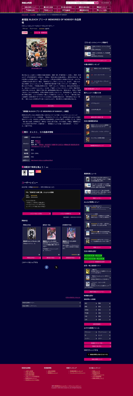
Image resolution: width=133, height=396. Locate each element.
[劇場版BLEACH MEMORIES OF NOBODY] (31, 173)
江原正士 (60, 144)
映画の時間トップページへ (30, 306)
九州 (86, 319)
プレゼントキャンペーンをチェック (97, 60)
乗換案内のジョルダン (61, 386)
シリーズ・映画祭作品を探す (97, 261)
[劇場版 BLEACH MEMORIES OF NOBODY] (24, 173)
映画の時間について (97, 359)
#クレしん (98, 255)
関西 (86, 306)
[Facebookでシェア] (46, 267)
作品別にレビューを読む (32, 380)
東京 (86, 303)
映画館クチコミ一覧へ (97, 343)
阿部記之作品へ (31, 257)
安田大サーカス (39, 146)
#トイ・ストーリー (89, 258)
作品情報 (32, 15)
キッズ (100, 335)
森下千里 (46, 146)
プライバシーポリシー (75, 386)
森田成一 (42, 144)
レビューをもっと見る (36, 213)
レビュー (36, 32)
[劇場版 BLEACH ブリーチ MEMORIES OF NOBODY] (38, 171)
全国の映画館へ (97, 324)
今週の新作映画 (67, 7)
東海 (99, 306)
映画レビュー (97, 247)
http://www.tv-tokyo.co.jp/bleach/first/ (42, 160)
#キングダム (100, 258)
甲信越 (86, 313)
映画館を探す (31, 10)
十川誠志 (38, 142)
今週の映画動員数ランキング (92, 88)
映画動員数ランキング (76, 371)
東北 (99, 310)
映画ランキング (102, 7)
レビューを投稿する (66, 213)
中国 (86, 316)
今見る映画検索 (105, 3)
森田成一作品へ (51, 257)
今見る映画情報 (96, 376)
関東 (99, 303)
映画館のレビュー (53, 373)
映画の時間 (25, 15)
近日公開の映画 (84, 7)
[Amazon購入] (36, 68)
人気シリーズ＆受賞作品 (32, 376)
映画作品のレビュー (31, 378)
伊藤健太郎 (67, 144)
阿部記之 (38, 141)
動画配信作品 (85, 10)
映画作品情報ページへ (28, 302)
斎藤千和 (55, 144)
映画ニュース (49, 10)
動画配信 (43, 32)
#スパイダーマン (88, 255)
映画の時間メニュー (30, 7)
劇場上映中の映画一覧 (97, 117)
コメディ (87, 338)
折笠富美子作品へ (70, 257)
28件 (44, 28)
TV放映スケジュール (98, 374)
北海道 (86, 310)
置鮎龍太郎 (74, 144)
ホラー (100, 338)
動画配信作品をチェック (97, 145)
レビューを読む (102, 10)
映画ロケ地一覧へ (97, 346)
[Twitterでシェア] (56, 267)
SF (85, 335)
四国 (99, 316)
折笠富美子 (48, 144)
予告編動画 (67, 10)
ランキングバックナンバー (77, 373)
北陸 (99, 313)
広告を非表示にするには (73, 297)
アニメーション (33, 28)
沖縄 (99, 319)
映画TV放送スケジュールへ (97, 291)
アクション (25, 28)
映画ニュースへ (97, 198)
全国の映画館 (51, 371)
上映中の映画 (49, 7)
